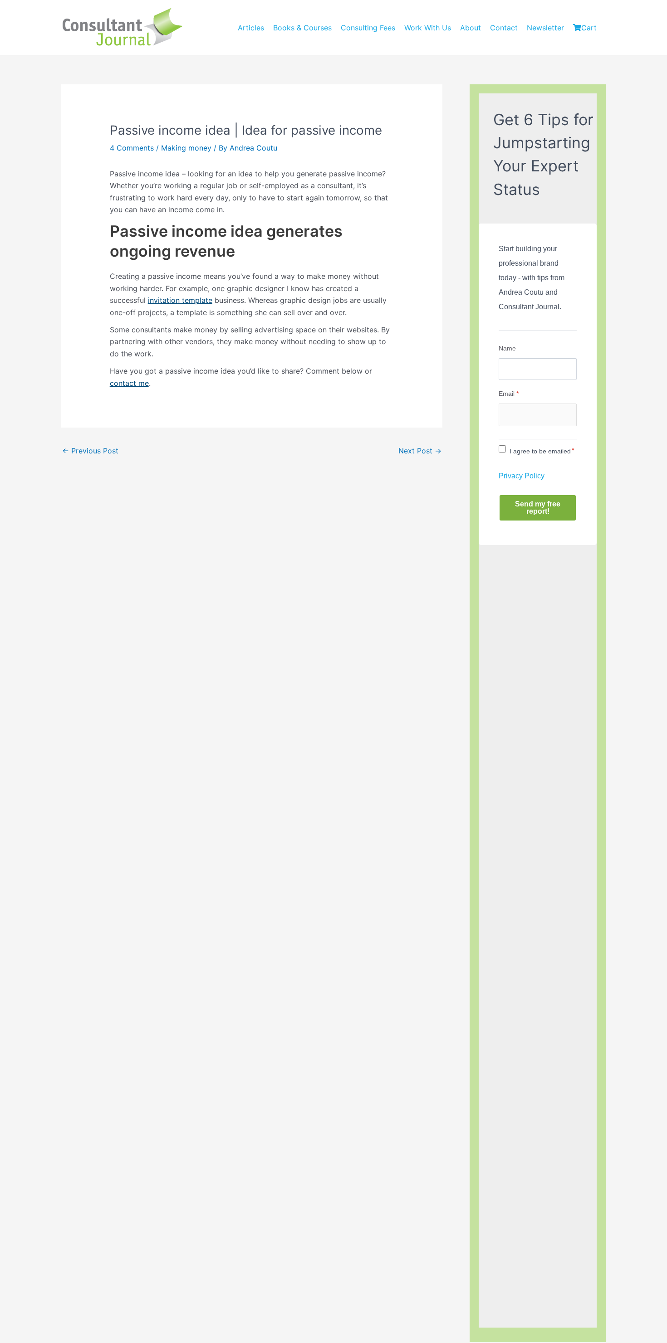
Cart (589, 27)
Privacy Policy (521, 476)
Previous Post (90, 450)
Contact (504, 27)
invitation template (180, 300)
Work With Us (427, 27)
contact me (129, 383)
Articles (251, 27)
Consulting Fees (368, 27)
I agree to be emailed (540, 451)
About (470, 27)
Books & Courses (302, 27)
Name (507, 348)
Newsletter (545, 27)
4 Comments (132, 147)
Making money (186, 147)
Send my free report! (537, 507)
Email (509, 393)
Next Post (419, 450)
